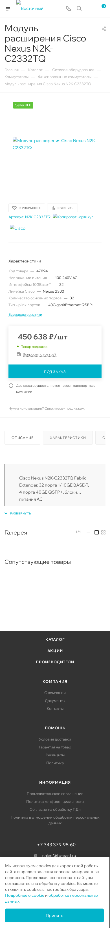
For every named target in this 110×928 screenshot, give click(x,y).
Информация (55, 782)
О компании (55, 692)
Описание (22, 438)
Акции (55, 650)
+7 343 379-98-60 (56, 844)
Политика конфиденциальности (55, 801)
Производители (55, 662)
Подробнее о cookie (24, 895)
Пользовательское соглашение (55, 793)
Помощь (55, 728)
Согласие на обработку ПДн (55, 809)
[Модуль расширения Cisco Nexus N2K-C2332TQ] (55, 144)
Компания (55, 681)
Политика (55, 763)
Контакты (55, 708)
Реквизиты (55, 755)
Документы (55, 700)
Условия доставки (55, 739)
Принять (54, 915)
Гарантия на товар (55, 747)
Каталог (55, 639)
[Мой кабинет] (89, 9)
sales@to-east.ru (59, 855)
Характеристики (68, 438)
